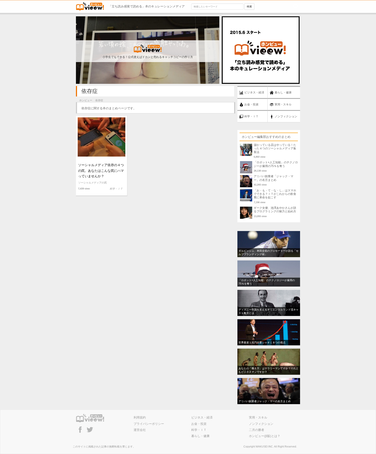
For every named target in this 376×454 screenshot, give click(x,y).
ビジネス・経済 (202, 417)
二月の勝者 (256, 430)
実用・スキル (258, 417)
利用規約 (140, 417)
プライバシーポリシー (149, 423)
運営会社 (140, 430)
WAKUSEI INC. (265, 446)
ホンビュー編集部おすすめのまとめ (266, 136)
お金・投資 (198, 423)
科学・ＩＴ (198, 430)
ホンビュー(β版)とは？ (264, 436)
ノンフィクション (261, 423)
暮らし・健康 (200, 436)
